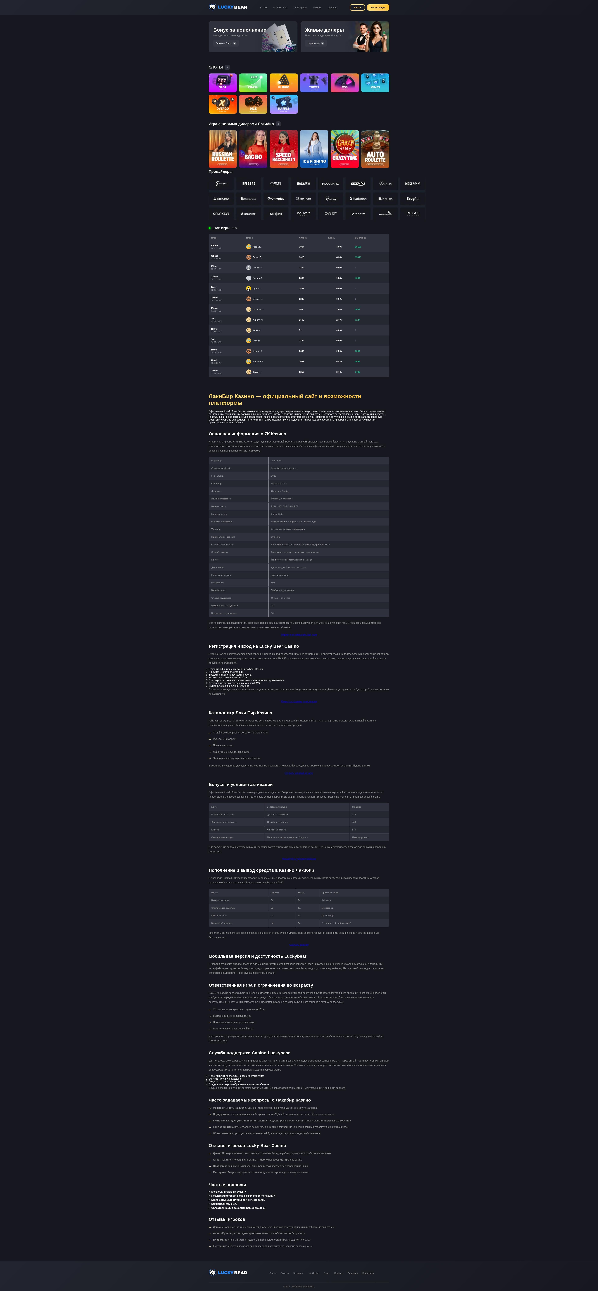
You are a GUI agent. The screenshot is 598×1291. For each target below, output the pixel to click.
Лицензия (353, 1273)
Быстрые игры (280, 7)
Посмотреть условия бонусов (299, 859)
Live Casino (313, 1273)
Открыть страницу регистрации (299, 701)
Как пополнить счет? (224, 1204)
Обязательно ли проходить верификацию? (238, 1208)
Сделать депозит (299, 944)
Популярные (300, 7)
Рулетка (285, 1273)
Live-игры (332, 7)
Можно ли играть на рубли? (228, 1191)
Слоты (263, 7)
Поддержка (368, 1273)
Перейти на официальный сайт (299, 635)
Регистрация (378, 7)
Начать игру (314, 43)
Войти (357, 7)
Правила (338, 1273)
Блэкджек (298, 1273)
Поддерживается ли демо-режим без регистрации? (243, 1195)
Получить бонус (224, 43)
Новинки (317, 7)
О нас (327, 1273)
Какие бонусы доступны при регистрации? (238, 1200)
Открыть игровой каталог (299, 773)
